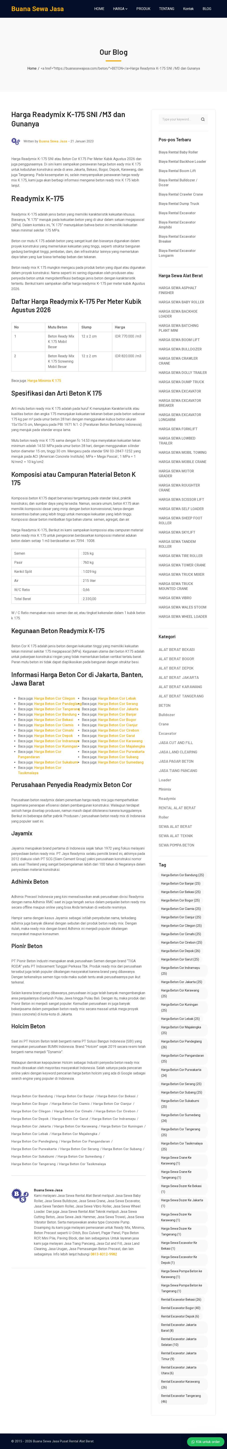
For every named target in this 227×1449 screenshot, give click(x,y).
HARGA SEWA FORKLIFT (178, 429)
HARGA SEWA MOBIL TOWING (183, 452)
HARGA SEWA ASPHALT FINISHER (178, 290)
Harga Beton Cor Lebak (117, 698)
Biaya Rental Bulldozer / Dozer (178, 182)
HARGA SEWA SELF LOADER (181, 509)
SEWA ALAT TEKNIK (176, 835)
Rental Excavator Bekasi (181, 1299)
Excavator (167, 733)
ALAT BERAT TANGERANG (181, 695)
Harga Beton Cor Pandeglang (58, 704)
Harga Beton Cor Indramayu (56, 741)
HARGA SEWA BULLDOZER (180, 349)
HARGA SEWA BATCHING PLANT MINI (179, 328)
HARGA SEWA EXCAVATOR (180, 391)
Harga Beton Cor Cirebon (118, 730)
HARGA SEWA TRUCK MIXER (181, 574)
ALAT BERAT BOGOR (176, 658)
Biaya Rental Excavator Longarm (177, 253)
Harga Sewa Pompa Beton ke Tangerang (181, 1288)
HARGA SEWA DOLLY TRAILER (183, 373)
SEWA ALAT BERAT (175, 826)
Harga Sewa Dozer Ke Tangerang (176, 1231)
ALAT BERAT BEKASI (177, 649)
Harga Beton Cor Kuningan (56, 746)
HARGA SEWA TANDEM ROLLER (177, 544)
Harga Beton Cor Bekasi (53, 720)
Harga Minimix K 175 (44, 381)
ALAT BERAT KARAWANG (180, 686)
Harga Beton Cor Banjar (117, 714)
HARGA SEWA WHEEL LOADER (183, 617)
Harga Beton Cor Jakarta (118, 709)
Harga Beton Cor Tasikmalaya (82, 1164)
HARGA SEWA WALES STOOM (182, 607)
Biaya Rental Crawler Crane (181, 194)
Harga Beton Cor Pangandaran (85, 1141)
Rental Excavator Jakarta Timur (178, 1356)
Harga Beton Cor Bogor (117, 720)
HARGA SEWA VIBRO (175, 598)
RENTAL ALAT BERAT (177, 807)
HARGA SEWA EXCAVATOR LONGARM (180, 417)
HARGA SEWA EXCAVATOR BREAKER (180, 403)
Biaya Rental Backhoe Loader (182, 161)
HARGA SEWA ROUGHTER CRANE (179, 487)
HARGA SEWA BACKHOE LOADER (178, 313)
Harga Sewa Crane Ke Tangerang (176, 1174)
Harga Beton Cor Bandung (55, 714)
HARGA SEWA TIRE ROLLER (181, 556)
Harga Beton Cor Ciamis (54, 725)
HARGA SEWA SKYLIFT (177, 532)
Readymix (167, 798)
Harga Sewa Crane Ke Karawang (176, 1160)
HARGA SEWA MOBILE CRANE (182, 462)
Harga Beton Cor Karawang (120, 741)
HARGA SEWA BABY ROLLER (181, 302)
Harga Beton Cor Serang (118, 704)
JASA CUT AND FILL (176, 742)
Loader (165, 779)
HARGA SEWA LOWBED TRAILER (177, 440)
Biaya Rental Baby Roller (178, 152)
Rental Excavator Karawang (180, 1384)
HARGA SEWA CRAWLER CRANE (178, 360)
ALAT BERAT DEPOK (176, 668)
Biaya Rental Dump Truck (179, 204)
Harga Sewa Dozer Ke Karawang (176, 1217)
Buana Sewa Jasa (37, 9)
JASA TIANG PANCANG (178, 770)
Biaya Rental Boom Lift (177, 171)
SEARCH (203, 119)
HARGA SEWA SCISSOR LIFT (181, 499)
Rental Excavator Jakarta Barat (178, 1327)
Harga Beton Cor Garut (116, 736)
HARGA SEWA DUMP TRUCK (181, 382)
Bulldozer (167, 714)
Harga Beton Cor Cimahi (54, 730)
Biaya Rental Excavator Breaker (177, 238)
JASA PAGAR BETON (176, 761)
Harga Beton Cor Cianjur (118, 725)
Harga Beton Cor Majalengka (121, 746)
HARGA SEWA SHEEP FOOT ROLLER (180, 520)
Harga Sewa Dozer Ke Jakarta (182, 1203)
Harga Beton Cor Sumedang (121, 762)
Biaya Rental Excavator (177, 213)
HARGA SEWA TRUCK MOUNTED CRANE (176, 586)
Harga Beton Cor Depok (53, 736)
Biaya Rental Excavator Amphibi (177, 224)
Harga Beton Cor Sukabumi (56, 762)
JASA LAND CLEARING (178, 751)
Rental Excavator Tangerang (181, 1398)
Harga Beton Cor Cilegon (54, 698)
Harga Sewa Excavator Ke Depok (179, 1259)
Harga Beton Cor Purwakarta (121, 752)
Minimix (165, 789)
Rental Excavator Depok (180, 1316)
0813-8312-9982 (103, 1254)
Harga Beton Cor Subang (118, 757)
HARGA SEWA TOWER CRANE (182, 565)
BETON (164, 705)
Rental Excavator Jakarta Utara (178, 1370)
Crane (164, 723)
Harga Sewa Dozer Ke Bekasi (181, 1189)
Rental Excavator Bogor (180, 1308)
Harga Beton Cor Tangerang (57, 709)
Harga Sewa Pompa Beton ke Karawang (181, 1274)
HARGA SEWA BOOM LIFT (179, 340)
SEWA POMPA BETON (176, 844)
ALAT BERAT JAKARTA (179, 677)
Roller (164, 817)
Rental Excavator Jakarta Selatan (178, 1342)
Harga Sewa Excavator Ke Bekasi (179, 1245)
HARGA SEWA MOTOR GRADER (176, 473)
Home (32, 68)
